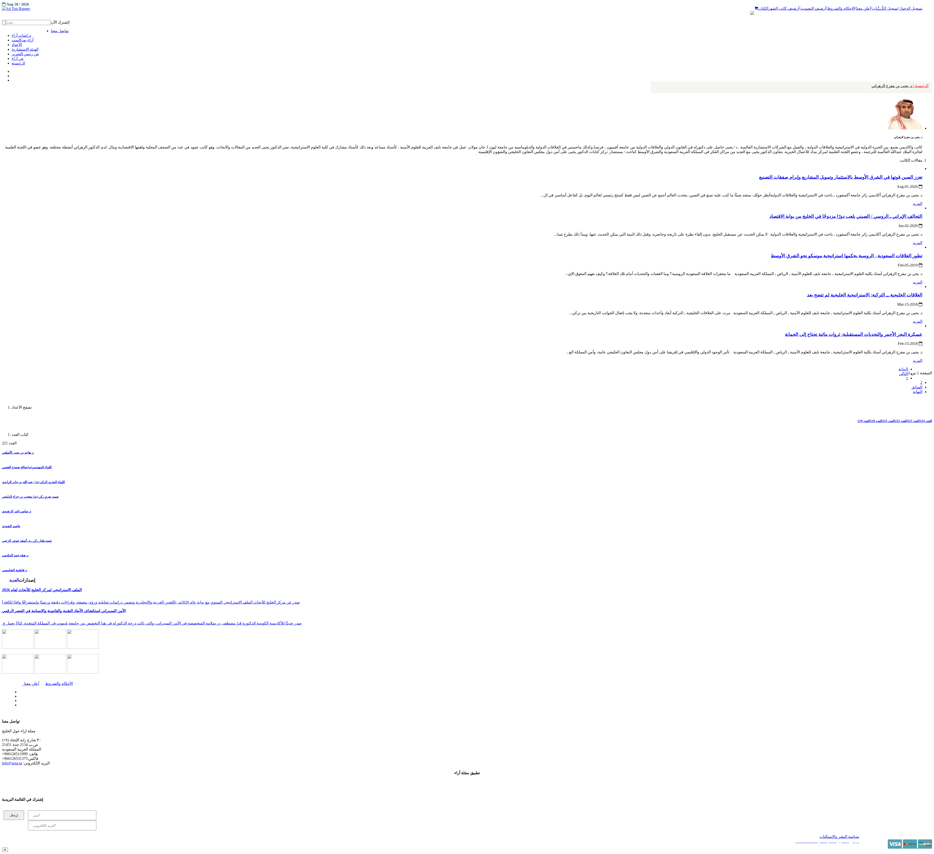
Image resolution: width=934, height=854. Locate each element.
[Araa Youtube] (12, 79)
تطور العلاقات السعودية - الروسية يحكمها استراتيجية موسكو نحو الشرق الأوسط (846, 255)
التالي (903, 374)
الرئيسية (899, 86)
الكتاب (763, 8)
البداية (903, 369)
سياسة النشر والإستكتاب (839, 837)
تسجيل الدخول (910, 8)
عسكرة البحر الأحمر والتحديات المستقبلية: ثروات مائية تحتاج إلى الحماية (853, 334)
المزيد (917, 204)
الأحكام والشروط (59, 683)
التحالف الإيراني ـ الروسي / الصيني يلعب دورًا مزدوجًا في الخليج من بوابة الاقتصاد (846, 216)
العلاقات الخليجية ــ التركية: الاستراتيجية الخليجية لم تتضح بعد (864, 294)
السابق (916, 387)
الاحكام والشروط (841, 8)
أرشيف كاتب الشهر (783, 8)
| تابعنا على (256, 705)
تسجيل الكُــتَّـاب (885, 8)
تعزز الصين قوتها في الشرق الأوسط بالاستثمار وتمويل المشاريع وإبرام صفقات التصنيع (840, 177)
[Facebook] (11, 70)
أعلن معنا (863, 8)
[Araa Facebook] (18, 691)
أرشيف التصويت (813, 8)
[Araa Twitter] (12, 75)
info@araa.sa (12, 763)
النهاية (917, 392)
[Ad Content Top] (467, 9)
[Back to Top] (5, 849)
